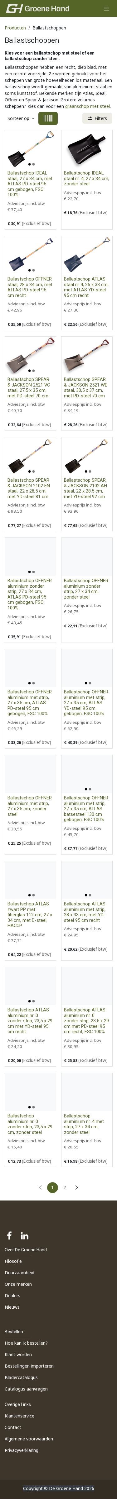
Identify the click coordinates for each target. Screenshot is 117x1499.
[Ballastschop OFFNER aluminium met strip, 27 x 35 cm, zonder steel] (30, 774)
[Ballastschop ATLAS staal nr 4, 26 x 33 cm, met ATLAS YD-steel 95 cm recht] (86, 255)
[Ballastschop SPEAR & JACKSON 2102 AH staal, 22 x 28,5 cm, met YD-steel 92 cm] (86, 456)
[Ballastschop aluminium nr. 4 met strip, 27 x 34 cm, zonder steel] (86, 1092)
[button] (21, 118)
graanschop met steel (87, 106)
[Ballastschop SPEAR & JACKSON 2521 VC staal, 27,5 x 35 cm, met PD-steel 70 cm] (30, 355)
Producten (15, 28)
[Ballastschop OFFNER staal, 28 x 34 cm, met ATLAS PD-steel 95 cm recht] (30, 255)
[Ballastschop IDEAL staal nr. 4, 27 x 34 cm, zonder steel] (86, 149)
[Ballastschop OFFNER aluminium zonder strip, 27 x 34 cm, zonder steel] (86, 557)
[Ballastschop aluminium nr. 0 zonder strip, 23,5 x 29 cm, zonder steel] (30, 1092)
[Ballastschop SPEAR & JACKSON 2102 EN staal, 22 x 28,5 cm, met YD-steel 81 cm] (30, 456)
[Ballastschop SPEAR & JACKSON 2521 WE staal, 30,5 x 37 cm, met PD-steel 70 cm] (86, 355)
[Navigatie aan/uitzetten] (106, 8)
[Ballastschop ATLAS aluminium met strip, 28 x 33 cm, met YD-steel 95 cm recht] (86, 880)
